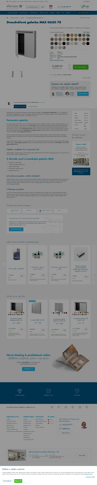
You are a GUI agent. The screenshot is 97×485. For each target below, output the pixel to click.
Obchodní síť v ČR (27, 421)
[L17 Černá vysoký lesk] (64, 43)
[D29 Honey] (83, 39)
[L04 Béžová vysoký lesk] (60, 43)
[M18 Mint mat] (52, 47)
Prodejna (25, 427)
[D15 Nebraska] (76, 35)
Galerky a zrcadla (44, 12)
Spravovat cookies (90, 477)
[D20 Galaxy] (87, 35)
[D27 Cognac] (76, 39)
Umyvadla (52, 12)
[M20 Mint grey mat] (60, 47)
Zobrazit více (87, 28)
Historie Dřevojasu (40, 419)
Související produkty (32, 106)
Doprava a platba (28, 1)
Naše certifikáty (39, 423)
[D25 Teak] (68, 39)
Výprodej (68, 12)
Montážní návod (78, 137)
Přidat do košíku (82, 67)
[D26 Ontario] (72, 39)
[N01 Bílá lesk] (52, 35)
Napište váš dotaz (66, 432)
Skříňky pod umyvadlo (12, 12)
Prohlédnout (27, 368)
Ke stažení (26, 429)
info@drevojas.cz (66, 428)
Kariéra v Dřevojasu (40, 427)
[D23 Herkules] (60, 39)
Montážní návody (27, 423)
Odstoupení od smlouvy (12, 423)
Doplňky (58, 12)
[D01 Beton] (56, 35)
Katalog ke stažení (27, 433)
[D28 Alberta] (80, 39)
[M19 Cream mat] (56, 47)
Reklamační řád (10, 425)
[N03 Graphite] (87, 39)
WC (63, 12)
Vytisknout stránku (86, 17)
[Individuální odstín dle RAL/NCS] (64, 47)
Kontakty (46, 1)
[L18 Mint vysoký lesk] (68, 43)
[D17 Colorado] (83, 35)
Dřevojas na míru (27, 425)
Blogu (29, 195)
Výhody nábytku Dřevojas (41, 421)
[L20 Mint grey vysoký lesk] (76, 43)
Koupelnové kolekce (85, 12)
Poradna (14, 1)
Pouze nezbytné (7, 481)
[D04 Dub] (60, 35)
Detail (22, 275)
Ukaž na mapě (82, 455)
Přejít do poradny (83, 93)
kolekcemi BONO (39, 182)
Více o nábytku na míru (16, 229)
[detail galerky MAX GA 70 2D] (19, 73)
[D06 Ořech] (68, 35)
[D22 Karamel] (56, 39)
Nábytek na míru (35, 1)
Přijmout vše (18, 481)
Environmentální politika (29, 439)
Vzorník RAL (26, 435)
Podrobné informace (88, 474)
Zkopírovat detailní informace (57, 60)
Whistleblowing (27, 437)
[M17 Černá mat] (87, 43)
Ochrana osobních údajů (12, 429)
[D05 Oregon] (64, 35)
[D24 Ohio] (64, 39)
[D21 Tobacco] (52, 39)
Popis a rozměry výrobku (20, 106)
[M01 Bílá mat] (80, 43)
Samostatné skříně (23, 12)
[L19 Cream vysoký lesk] (72, 43)
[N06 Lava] (52, 43)
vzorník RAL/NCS (41, 136)
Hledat (42, 7)
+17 (23, 314)
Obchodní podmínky (11, 421)
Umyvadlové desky (34, 12)
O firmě (10, 1)
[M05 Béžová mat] (83, 43)
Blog (18, 1)
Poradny (32, 195)
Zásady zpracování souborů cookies (14, 431)
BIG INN (48, 182)
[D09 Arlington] (72, 35)
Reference (38, 425)
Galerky (22, 17)
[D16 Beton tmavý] (80, 35)
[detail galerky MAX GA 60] (10, 73)
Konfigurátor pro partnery (29, 431)
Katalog (21, 1)
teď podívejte (26, 362)
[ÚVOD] (7, 1)
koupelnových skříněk (14, 184)
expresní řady (54, 152)
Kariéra (41, 1)
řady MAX (16, 114)
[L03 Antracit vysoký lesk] (56, 43)
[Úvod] (7, 17)
